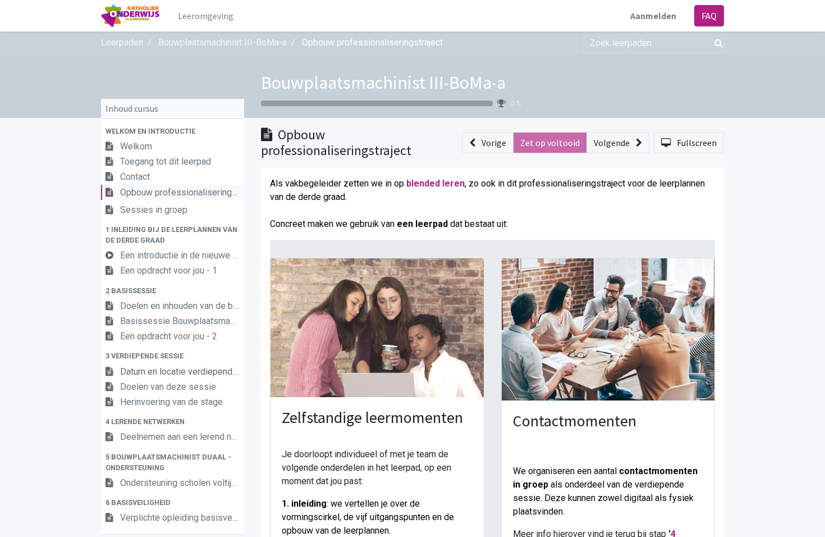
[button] (172, 131)
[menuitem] (205, 15)
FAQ (709, 15)
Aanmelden (653, 15)
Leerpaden (122, 42)
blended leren (435, 183)
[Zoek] (716, 42)
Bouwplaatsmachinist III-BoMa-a (383, 82)
